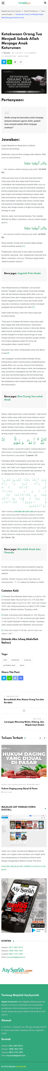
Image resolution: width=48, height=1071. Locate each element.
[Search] (45, 3)
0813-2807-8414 (16, 947)
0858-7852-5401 (16, 951)
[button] (40, 738)
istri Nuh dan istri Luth (23, 511)
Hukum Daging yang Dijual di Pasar (19, 789)
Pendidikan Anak (9, 665)
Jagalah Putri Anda (29, 273)
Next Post (37, 719)
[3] (8, 353)
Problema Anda (33, 784)
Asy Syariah (21, 1066)
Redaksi (7, 53)
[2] (34, 307)
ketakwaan (15, 660)
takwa (22, 665)
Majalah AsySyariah (9, 1002)
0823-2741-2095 (16, 954)
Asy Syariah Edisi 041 (17, 784)
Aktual (4, 784)
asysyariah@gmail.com (16, 957)
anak (5, 660)
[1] (24, 246)
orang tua (27, 660)
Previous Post (13, 696)
